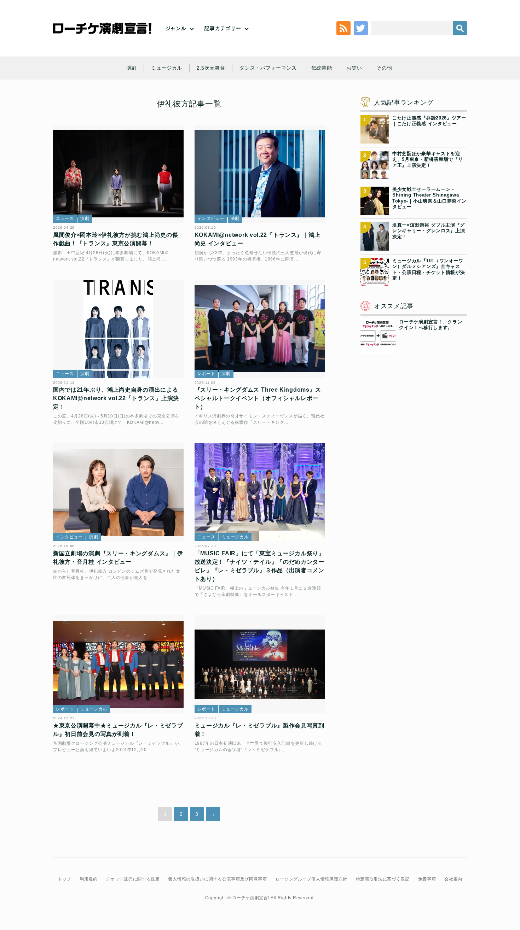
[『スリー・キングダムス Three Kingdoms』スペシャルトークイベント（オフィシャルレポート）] (260, 329)
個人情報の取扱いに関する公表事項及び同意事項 (217, 879)
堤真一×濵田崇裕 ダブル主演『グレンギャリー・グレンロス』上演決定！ (428, 230)
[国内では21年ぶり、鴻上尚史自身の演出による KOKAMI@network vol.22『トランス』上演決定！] (118, 329)
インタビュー (210, 218)
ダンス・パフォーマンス (268, 68)
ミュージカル (166, 68)
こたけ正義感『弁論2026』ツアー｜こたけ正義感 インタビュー (429, 120)
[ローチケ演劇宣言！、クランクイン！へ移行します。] (377, 350)
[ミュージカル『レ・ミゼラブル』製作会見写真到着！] (260, 664)
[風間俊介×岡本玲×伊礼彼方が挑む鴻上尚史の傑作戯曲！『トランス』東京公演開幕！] (118, 174)
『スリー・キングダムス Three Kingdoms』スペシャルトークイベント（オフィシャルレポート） (258, 398)
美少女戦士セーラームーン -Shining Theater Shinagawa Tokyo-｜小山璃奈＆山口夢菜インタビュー (429, 198)
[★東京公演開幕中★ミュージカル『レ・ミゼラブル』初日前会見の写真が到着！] (118, 664)
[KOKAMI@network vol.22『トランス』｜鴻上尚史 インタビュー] (260, 174)
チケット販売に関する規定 (133, 879)
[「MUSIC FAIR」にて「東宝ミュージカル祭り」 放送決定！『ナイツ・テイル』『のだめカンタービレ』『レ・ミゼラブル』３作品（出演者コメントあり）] (260, 492)
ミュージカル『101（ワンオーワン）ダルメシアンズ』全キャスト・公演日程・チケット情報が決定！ (428, 269)
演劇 (131, 68)
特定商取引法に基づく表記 (383, 879)
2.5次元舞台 (211, 68)
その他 (384, 68)
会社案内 (453, 879)
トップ (64, 879)
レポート (206, 373)
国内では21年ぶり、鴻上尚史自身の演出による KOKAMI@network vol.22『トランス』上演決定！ (116, 398)
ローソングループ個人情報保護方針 (311, 879)
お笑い (354, 68)
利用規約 (89, 879)
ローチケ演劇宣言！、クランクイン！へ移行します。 (430, 324)
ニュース (65, 218)
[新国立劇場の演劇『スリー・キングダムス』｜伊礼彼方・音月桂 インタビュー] (118, 492)
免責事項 (427, 879)
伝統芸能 (321, 68)
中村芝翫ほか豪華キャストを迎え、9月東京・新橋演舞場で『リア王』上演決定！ (427, 159)
